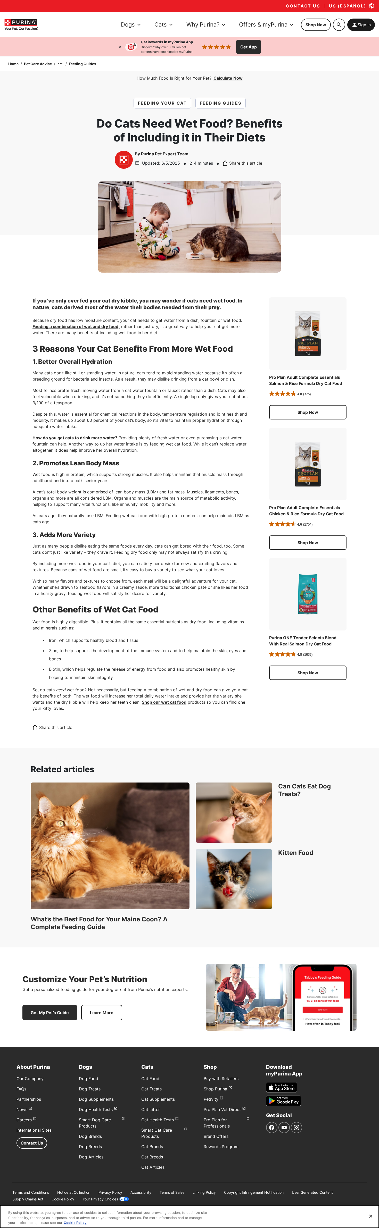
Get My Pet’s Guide (50, 1012)
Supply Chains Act (27, 1199)
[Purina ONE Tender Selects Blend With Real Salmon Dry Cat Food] (308, 594)
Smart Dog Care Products (95, 1123)
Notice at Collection (73, 1192)
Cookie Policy (63, 1199)
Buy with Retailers (221, 1078)
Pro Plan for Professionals (217, 1123)
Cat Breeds (152, 1156)
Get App (248, 46)
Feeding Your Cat (162, 103)
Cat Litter (150, 1109)
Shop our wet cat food (164, 702)
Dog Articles (91, 1156)
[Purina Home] (21, 24)
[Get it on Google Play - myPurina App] (283, 1101)
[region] (189, 1216)
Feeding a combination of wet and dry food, (76, 326)
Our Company (30, 1078)
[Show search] (339, 25)
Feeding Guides (82, 64)
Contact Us (32, 1143)
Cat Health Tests (157, 1119)
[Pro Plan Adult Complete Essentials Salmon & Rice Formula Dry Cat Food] (308, 333)
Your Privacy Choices (100, 1199)
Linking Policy (204, 1192)
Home (13, 64)
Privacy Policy (110, 1192)
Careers (24, 1119)
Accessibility (140, 1192)
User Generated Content (312, 1192)
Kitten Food (295, 852)
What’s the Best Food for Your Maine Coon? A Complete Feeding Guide (99, 923)
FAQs (21, 1088)
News (22, 1109)
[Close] (120, 47)
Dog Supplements (96, 1099)
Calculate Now (228, 78)
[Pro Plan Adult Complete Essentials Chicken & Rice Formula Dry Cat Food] (308, 464)
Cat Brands (152, 1146)
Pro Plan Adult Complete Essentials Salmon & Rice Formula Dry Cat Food (305, 380)
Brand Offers (216, 1136)
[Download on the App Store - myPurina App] (281, 1087)
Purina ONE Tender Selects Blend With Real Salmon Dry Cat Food (302, 640)
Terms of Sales (172, 1192)
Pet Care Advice (38, 64)
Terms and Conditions (30, 1192)
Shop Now (316, 24)
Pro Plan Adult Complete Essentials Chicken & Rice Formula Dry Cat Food (306, 510)
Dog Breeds (90, 1146)
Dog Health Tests (96, 1109)
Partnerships (29, 1099)
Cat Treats (151, 1088)
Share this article (245, 163)
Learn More (101, 1012)
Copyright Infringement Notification (254, 1192)
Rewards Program (221, 1146)
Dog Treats (90, 1088)
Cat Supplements (158, 1099)
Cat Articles (152, 1167)
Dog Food (88, 1078)
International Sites (34, 1130)
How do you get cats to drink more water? (74, 437)
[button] (308, 412)
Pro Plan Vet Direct (222, 1109)
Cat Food (150, 1078)
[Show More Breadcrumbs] (60, 64)
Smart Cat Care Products (156, 1133)
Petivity (211, 1099)
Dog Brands (90, 1136)
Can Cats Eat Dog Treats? (304, 790)
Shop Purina (215, 1088)
